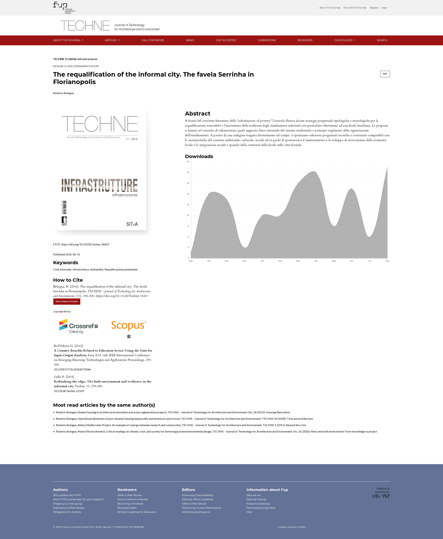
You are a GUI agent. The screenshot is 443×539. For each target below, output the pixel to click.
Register (374, 7)
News (190, 40)
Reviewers (305, 40)
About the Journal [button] (67, 40)
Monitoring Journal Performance (201, 507)
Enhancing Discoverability (197, 495)
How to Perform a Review (132, 499)
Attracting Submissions (196, 512)
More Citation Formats (67, 301)
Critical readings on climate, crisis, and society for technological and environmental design (159, 431)
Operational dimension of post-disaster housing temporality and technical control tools (129, 418)
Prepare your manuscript (68, 503)
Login (384, 7)
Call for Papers (153, 40)
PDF (385, 74)
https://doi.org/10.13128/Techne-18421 (85, 244)
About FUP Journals (330, 7)
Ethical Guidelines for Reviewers (136, 512)
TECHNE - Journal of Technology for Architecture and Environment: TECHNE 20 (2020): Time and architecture (247, 418)
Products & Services (258, 503)
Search (382, 40)
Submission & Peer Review (68, 507)
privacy (292, 527)
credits (302, 527)
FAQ (249, 512)
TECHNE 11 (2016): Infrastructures (75, 59)
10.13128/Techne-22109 (69, 391)
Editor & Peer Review (194, 503)
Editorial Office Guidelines (197, 499)
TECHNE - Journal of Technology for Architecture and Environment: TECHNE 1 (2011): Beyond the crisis (244, 425)
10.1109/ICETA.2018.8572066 (72, 369)
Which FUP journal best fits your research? (78, 499)
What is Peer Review (129, 495)
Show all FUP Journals (355, 7)
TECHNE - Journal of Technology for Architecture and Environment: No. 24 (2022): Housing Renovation (228, 412)
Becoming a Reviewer (130, 503)
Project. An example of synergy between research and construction (129, 425)
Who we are (253, 495)
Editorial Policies (256, 499)
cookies (282, 527)
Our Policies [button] (343, 40)
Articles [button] (111, 40)
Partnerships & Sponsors (260, 507)
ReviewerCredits (127, 507)
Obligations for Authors (67, 512)
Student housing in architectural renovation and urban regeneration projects (122, 412)
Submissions (267, 40)
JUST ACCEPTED (226, 40)
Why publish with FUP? (67, 495)
